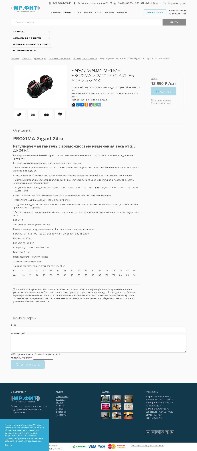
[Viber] (90, 104)
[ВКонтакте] (82, 104)
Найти (174, 22)
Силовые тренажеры (59, 58)
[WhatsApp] (95, 104)
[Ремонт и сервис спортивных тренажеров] (167, 432)
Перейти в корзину (161, 103)
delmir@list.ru (153, 3)
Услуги (78, 12)
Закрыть (8, 445)
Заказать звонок (155, 12)
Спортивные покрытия (24, 50)
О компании (54, 12)
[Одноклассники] (86, 104)
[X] (73, 104)
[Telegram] (99, 104)
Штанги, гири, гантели (85, 58)
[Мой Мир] (78, 104)
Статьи (98, 12)
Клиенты (88, 12)
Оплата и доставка (161, 99)
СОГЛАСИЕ (9, 441)
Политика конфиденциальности (147, 445)
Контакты (122, 12)
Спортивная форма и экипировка (30, 44)
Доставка (109, 12)
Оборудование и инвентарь (27, 38)
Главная (15, 58)
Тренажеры (18, 32)
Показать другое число (49, 354)
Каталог (68, 12)
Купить (165, 91)
